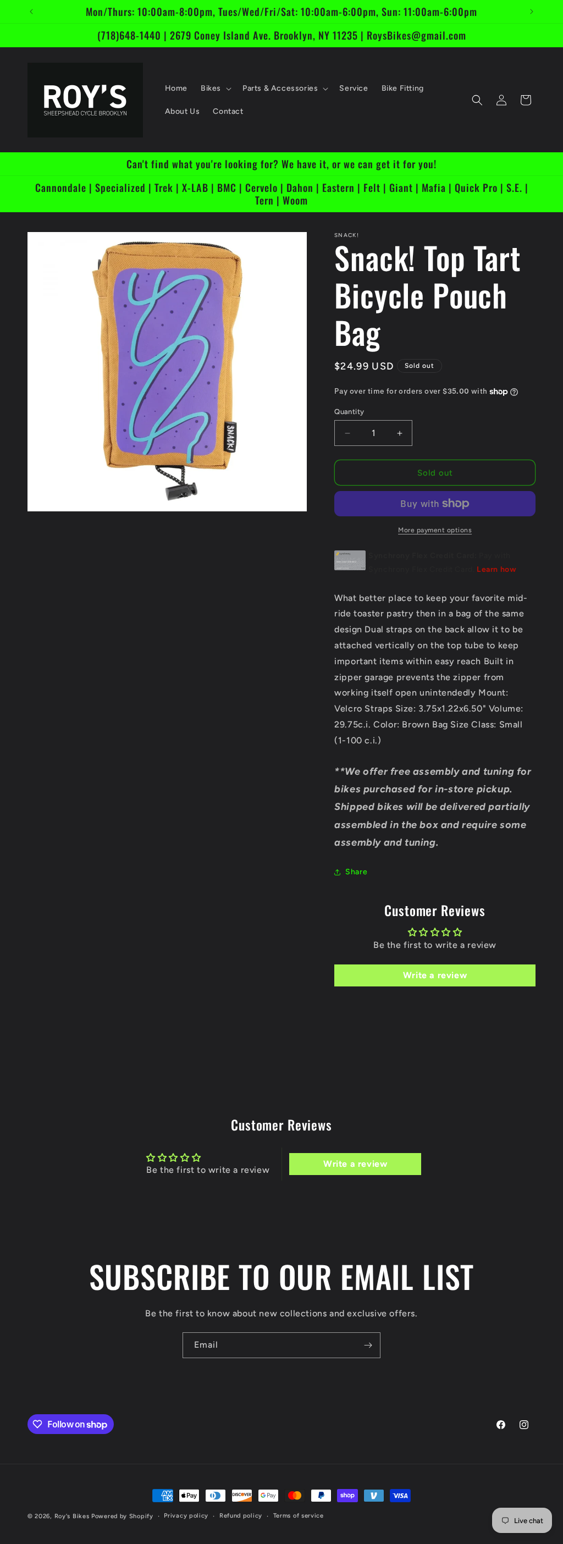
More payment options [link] (435, 530)
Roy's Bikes (72, 1516)
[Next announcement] (532, 11)
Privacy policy (186, 1515)
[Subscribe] (368, 1345)
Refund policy (240, 1515)
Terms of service (298, 1515)
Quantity (349, 411)
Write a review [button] (435, 975)
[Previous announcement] (31, 11)
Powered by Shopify (122, 1516)
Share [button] (356, 871)
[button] (215, 88)
